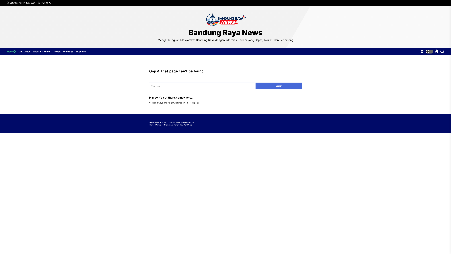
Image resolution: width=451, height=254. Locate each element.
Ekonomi (81, 51)
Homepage (194, 103)
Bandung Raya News (225, 32)
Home (10, 51)
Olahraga (68, 51)
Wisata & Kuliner (42, 51)
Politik (57, 51)
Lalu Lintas (24, 51)
